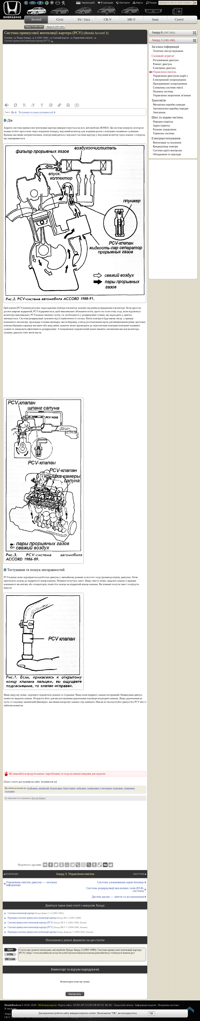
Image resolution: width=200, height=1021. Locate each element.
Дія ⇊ (14, 112)
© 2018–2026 (20, 1005)
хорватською (93, 788)
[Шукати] (195, 3)
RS (91, 1005)
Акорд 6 (55, 26)
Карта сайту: (65, 1005)
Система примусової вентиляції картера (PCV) (47, 922)
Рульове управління (164, 129)
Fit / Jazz (84, 19)
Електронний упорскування (169, 79)
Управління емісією (164, 71)
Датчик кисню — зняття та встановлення (118, 896)
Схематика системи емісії (168, 87)
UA (87, 1005)
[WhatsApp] (83, 864)
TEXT (10, 949)
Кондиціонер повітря (165, 146)
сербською (81, 788)
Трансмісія (159, 100)
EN (75, 1005)
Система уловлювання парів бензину (120, 882)
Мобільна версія (47, 1005)
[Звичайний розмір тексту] (42, 105)
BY (83, 1005)
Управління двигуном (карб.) (170, 75)
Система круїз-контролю (167, 150)
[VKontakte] (45, 864)
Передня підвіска (163, 121)
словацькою (129, 788)
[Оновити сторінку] (15, 105)
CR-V (108, 19)
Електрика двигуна (164, 68)
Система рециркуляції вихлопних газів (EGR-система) (115, 889)
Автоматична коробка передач (170, 108)
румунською (106, 788)
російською (32, 788)
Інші (155, 19)
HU (110, 1005)
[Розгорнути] (194, 32)
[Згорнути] (194, 40)
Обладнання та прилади (167, 154)
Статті (179, 19)
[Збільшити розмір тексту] (33, 105)
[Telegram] (72, 864)
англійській (44, 788)
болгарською (56, 788)
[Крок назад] (7, 105)
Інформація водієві (145, 1005)
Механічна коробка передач (169, 104)
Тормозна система (163, 133)
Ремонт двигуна (162, 64)
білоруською (69, 788)
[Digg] (105, 864)
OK (151, 1013)
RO (99, 1005)
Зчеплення (159, 112)
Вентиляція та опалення (167, 142)
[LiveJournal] (89, 864)
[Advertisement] (75, 73)
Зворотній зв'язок (123, 1005)
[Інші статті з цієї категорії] (51, 105)
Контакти (125, 2)
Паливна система (163, 91)
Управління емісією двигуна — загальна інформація (31, 884)
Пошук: (153, 2)
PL (102, 1005)
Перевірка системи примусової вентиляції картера (44, 917)
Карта (139, 2)
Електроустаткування (166, 138)
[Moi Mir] (67, 864)
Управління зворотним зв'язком (172, 95)
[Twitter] (56, 864)
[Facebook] (50, 864)
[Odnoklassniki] (61, 864)
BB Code (10, 959)
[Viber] (78, 864)
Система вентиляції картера (36, 913)
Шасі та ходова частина (167, 117)
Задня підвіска (161, 125)
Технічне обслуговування (168, 51)
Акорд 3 (34, 26)
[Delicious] (99, 864)
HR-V (132, 19)
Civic (60, 19)
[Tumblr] (94, 864)
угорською (10, 791)
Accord (36, 19)
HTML (10, 954)
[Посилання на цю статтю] (59, 105)
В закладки (107, 2)
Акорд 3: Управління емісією (75, 874)
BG (79, 1005)
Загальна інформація (165, 46)
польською (118, 788)
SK (106, 1005)
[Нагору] (190, 1010)
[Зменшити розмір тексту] (24, 105)
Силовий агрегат (163, 56)
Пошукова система (168, 1005)
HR (95, 1005)
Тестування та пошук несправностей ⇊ (37, 112)
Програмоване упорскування (170, 83)
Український (88, 2)
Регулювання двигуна (166, 60)
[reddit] (110, 864)
